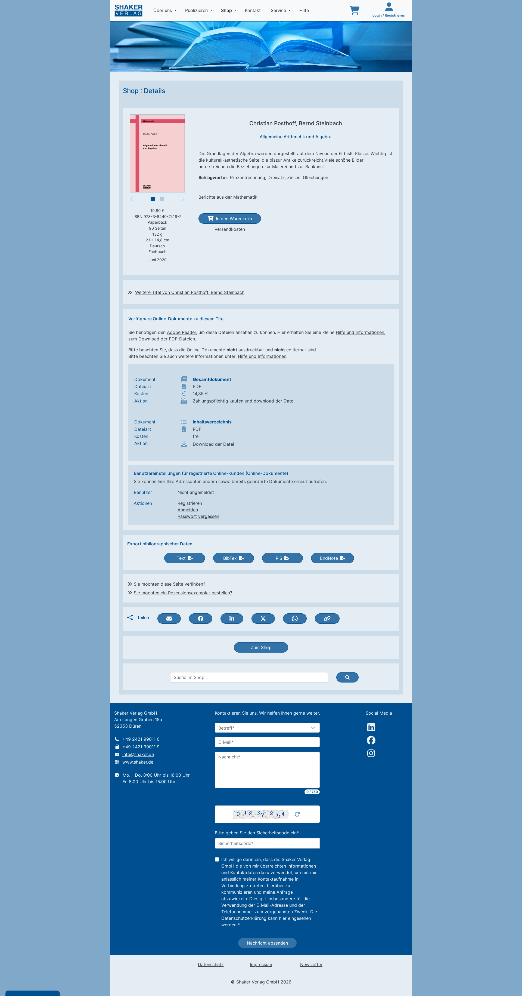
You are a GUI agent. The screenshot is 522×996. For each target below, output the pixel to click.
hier (283, 918)
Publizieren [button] (197, 10)
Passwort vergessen (198, 516)
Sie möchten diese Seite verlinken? (169, 584)
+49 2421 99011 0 (141, 739)
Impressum (261, 964)
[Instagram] (371, 753)
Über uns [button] (163, 10)
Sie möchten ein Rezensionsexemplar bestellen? (183, 592)
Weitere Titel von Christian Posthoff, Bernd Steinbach (189, 292)
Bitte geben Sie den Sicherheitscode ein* (257, 832)
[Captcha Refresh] (297, 814)
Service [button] (279, 10)
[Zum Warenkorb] (354, 10)
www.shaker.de (137, 762)
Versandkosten (230, 229)
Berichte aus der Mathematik (227, 197)
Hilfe (304, 10)
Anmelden (188, 509)
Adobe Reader (181, 332)
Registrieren (190, 503)
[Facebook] (371, 740)
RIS (279, 558)
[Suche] (347, 677)
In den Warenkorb (234, 218)
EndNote (329, 558)
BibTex (230, 558)
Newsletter (311, 964)
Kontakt (253, 10)
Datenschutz (211, 964)
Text (181, 558)
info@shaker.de (138, 754)
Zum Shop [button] (261, 647)
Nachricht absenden (267, 943)
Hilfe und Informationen (360, 332)
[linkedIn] (371, 727)
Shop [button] (229, 10)
